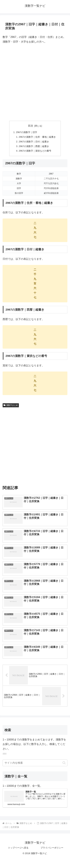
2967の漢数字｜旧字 (26, 132)
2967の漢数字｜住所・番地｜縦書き (37, 137)
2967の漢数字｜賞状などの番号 (35, 150)
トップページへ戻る (18, 847)
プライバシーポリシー (52, 847)
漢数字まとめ (12, 405)
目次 (30, 125)
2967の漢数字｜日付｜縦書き (34, 141)
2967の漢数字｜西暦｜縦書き (34, 146)
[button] (64, 763)
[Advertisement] (35, 82)
